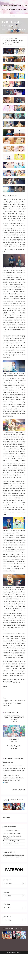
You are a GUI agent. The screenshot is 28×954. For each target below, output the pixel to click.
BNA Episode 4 (14, 739)
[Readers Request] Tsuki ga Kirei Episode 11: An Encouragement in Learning (14, 717)
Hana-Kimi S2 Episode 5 (13, 841)
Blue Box (13, 40)
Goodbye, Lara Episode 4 (13, 843)
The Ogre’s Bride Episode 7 (13, 830)
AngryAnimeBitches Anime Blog (14, 5)
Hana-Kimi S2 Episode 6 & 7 (14, 833)
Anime (7, 40)
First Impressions (14, 42)
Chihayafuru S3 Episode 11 (14, 746)
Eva (6, 38)
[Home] (1, 29)
